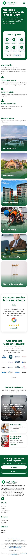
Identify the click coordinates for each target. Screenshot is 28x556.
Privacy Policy (11, 539)
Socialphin (16, 550)
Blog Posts (3, 522)
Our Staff (3, 508)
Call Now (14, 467)
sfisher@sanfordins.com (15, 547)
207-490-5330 (17, 55)
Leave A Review (5, 511)
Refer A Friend (4, 513)
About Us (3, 506)
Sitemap (18, 539)
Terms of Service (13, 554)
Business (3, 532)
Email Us (15, 471)
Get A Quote (4, 520)
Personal (3, 530)
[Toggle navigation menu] (24, 3)
